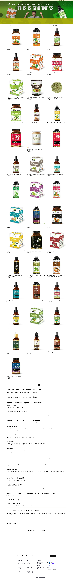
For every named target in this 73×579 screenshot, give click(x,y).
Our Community (40, 4)
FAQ (18, 564)
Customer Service (20, 567)
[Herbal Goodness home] (11, 4)
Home (7, 14)
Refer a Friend (19, 571)
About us (28, 564)
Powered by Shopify (42, 577)
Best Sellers (27, 4)
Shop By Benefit (20, 4)
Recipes (28, 563)
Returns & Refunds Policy (31, 571)
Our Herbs (47, 4)
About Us (33, 4)
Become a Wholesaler (21, 562)
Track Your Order (20, 566)
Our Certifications (20, 568)
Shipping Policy (29, 567)
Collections (11, 14)
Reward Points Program (31, 566)
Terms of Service (30, 572)
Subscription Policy (30, 568)
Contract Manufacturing (21, 563)
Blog (53, 4)
